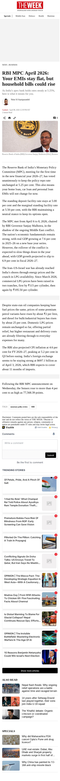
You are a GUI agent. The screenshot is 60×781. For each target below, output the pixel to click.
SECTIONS (4, 7)
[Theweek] (30, 5)
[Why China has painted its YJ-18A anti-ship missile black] (11, 766)
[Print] (9, 118)
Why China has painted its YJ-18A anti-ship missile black (38, 763)
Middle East (20, 16)
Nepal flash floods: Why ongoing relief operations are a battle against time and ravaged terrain (39, 688)
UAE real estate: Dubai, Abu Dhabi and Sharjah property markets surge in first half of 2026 (37, 754)
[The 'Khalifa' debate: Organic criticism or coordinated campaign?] (11, 714)
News (4, 65)
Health (41, 16)
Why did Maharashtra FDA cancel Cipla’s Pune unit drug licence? (38, 739)
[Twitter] (12, 103)
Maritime (51, 16)
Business (13, 65)
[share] (4, 118)
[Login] (53, 8)
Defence (32, 16)
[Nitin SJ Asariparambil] (5, 102)
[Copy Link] (14, 118)
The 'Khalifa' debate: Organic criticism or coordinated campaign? (37, 713)
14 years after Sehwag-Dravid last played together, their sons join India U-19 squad (38, 701)
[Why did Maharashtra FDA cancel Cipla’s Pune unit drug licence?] (11, 740)
